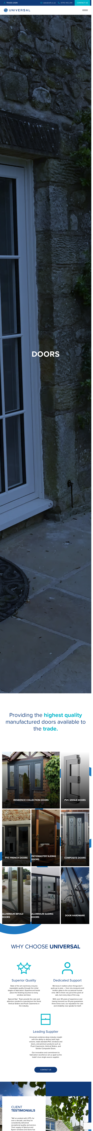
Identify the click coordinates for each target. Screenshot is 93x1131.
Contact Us (82, 2)
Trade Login (12, 2)
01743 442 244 (66, 2)
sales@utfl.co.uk (49, 2)
